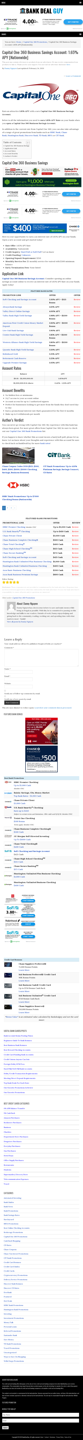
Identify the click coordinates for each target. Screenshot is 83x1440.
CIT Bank (60, 135)
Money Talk (8, 1322)
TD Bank (43, 135)
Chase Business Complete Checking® (20, 540)
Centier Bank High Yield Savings (18, 335)
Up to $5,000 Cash (22, 785)
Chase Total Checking (14, 544)
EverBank (8, 1292)
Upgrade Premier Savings (15, 362)
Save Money (9, 1340)
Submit (5, 1427)
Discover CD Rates (11, 1288)
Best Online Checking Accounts (17, 1228)
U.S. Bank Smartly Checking (16, 531)
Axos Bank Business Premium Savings (20, 574)
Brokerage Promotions (13, 1232)
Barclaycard (9, 1219)
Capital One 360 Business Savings (17, 146)
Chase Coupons (10, 1249)
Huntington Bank (16, 135)
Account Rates (10, 151)
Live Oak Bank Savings (13, 330)
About (41, 1437)
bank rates (45, 443)
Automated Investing (12, 1198)
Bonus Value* (12, 1017)
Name (7, 669)
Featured (7, 1297)
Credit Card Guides (12, 1267)
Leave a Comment (73, 76)
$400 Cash (19, 847)
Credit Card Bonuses (12, 1262)
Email (7, 676)
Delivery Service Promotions (15, 1279)
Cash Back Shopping (12, 1241)
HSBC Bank (55, 132)
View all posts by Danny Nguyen (20, 622)
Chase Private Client (12, 535)
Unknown (26, 255)
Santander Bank (10, 1335)
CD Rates (7, 1245)
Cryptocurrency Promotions (16, 1275)
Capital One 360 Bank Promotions (26, 431)
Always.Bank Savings (12, 307)
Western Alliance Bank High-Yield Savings (22, 342)
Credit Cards (9, 1271)
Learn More (24, 970)
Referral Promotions (12, 1331)
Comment (9, 648)
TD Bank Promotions (12, 1344)
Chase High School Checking (17, 548)
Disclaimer (52, 1437)
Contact (46, 1437)
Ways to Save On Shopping (15, 1357)
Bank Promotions (11, 1211)
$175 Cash (18, 869)
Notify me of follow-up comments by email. (22, 693)
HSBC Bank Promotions (13, 1305)
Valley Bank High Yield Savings (17, 315)
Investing (8, 1314)
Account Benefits (11, 154)
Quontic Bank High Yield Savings (18, 349)
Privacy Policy (60, 1437)
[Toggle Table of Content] (26, 143)
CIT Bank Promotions (13, 1258)
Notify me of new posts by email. (17, 699)
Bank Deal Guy (41, 10)
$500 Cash (19, 832)
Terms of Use (68, 1437)
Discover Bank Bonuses (13, 1284)
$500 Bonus (19, 821)
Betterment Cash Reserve (14, 358)
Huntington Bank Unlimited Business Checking (25, 566)
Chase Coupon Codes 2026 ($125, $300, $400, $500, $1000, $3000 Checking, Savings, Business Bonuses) (20, 469)
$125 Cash (18, 862)
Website (7, 683)
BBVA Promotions (11, 1224)
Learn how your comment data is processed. (53, 708)
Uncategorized (10, 1352)
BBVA (50, 135)
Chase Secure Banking (14, 553)
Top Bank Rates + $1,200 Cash (27, 796)
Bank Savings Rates (12, 1215)
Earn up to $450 (21, 811)
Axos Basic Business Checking (17, 570)
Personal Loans (10, 1327)
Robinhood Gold (10, 354)
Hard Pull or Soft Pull (31, 252)
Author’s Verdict (11, 156)
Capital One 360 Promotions (23, 598)
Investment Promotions (14, 1318)
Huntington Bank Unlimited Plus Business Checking (27, 561)
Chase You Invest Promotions (16, 1254)
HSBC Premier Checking (14, 527)
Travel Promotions (11, 1348)
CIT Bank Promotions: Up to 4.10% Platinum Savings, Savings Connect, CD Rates (61, 469)
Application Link (11, 148)
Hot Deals (8, 1301)
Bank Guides (9, 1202)
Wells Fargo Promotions (14, 1361)
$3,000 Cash (19, 803)
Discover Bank (31, 135)
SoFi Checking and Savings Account (19, 299)
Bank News (8, 1206)
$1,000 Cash (19, 877)
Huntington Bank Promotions (16, 1309)
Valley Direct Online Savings (16, 311)
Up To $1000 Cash (22, 839)
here (68, 65)
